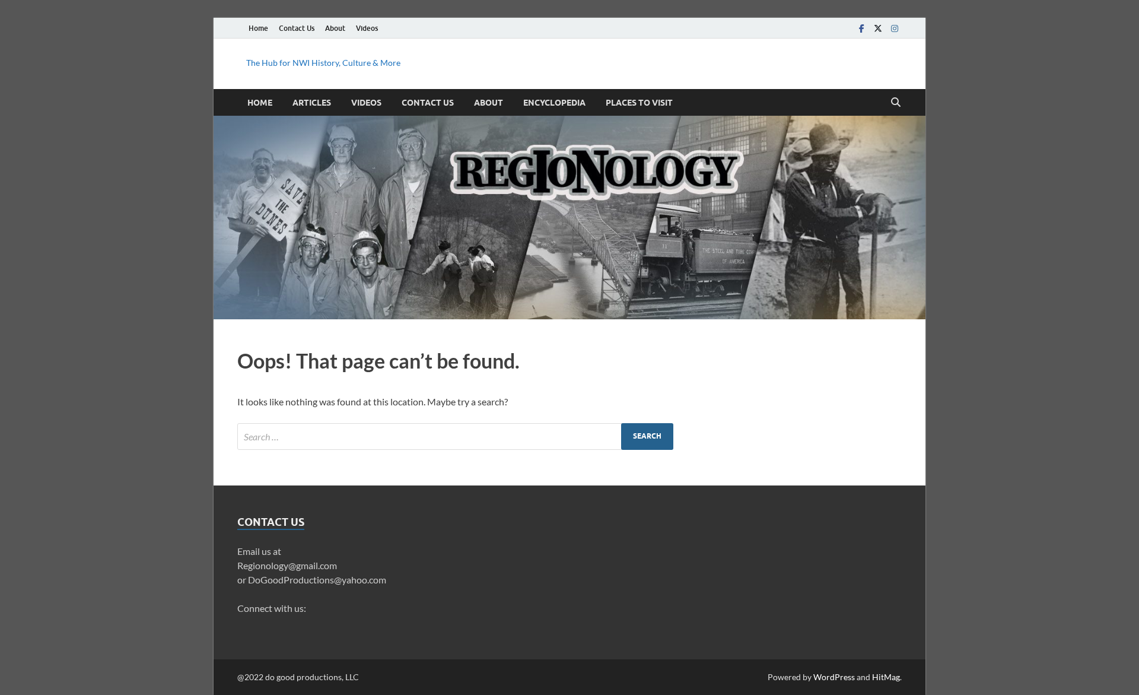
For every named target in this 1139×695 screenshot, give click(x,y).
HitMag (886, 677)
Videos (367, 28)
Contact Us (296, 28)
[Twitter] (878, 28)
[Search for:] (455, 436)
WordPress (834, 677)
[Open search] (896, 102)
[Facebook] (861, 28)
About (335, 28)
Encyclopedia (554, 102)
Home (258, 28)
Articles (311, 102)
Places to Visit (639, 102)
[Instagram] (894, 28)
